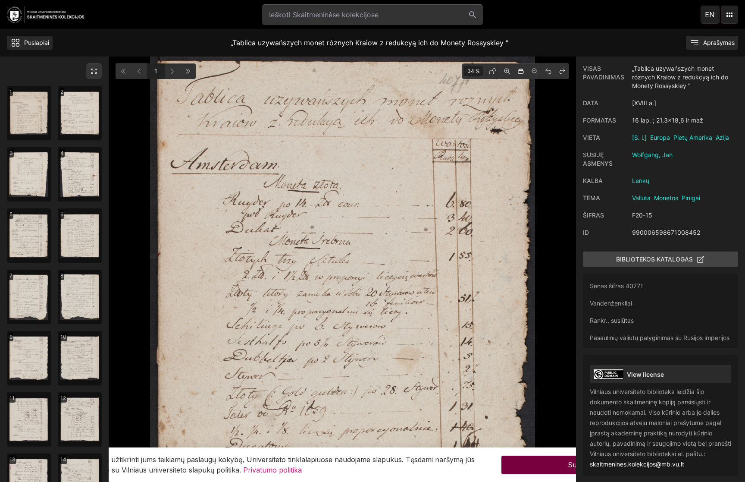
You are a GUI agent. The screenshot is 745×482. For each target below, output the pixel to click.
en (710, 14)
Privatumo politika (272, 470)
